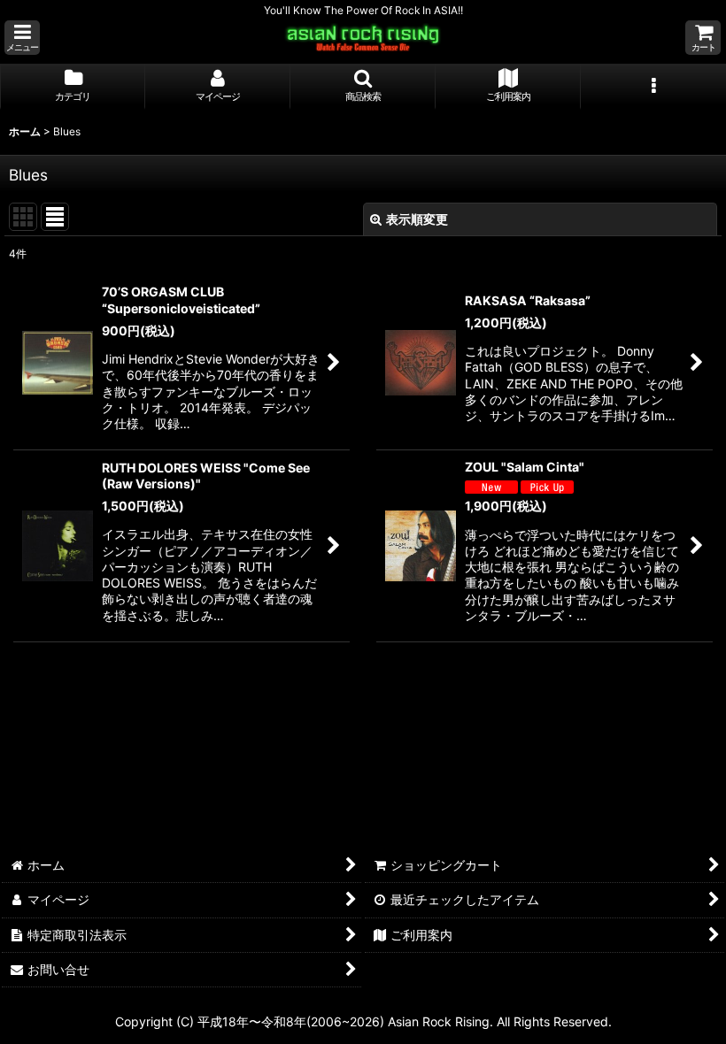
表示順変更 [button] (417, 218)
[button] (22, 37)
